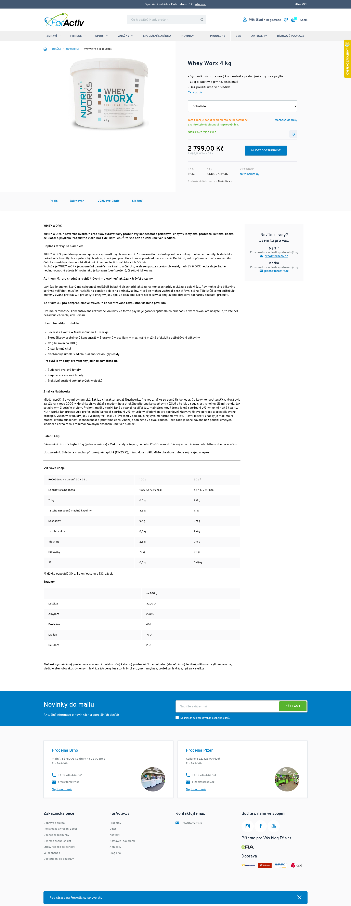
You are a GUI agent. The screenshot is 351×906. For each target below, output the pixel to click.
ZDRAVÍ (52, 36)
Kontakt (114, 835)
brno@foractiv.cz (276, 256)
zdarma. (200, 4)
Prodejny (217, 36)
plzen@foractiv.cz (276, 271)
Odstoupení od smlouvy (58, 859)
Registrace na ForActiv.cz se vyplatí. (76, 898)
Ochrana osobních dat (57, 841)
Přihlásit (293, 706)
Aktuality (259, 36)
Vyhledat (202, 19)
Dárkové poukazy (291, 36)
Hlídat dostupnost (266, 150)
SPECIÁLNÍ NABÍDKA (157, 36)
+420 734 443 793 (204, 775)
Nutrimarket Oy (249, 174)
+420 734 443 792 (70, 775)
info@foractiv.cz (192, 823)
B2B (238, 36)
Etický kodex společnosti (59, 847)
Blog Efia (115, 853)
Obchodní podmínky (56, 835)
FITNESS (76, 36)
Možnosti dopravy (286, 120)
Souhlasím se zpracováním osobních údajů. (205, 718)
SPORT (100, 36)
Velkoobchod (51, 853)
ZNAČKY (124, 36)
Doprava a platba (54, 823)
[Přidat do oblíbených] (293, 134)
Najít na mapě (62, 789)
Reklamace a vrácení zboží (60, 828)
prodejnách (230, 124)
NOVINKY (187, 36)
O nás (113, 828)
